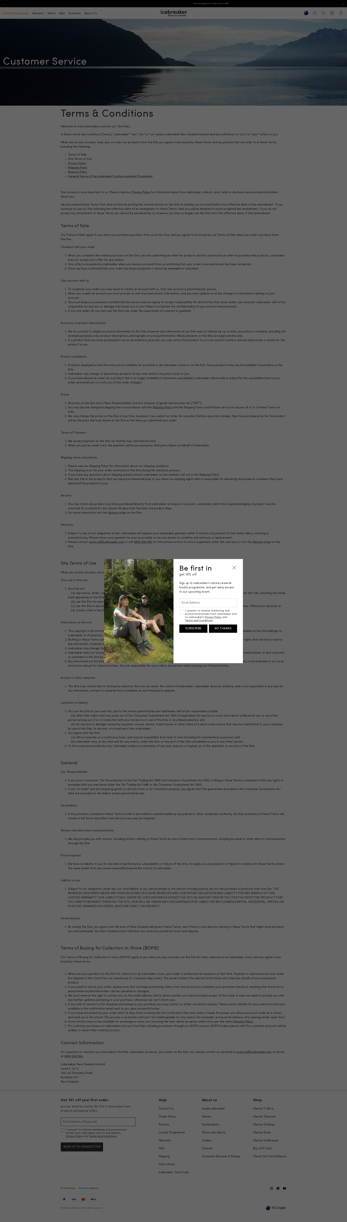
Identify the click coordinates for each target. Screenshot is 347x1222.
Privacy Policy (213, 617)
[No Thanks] (234, 568)
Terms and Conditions (199, 620)
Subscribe (193, 628)
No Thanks (223, 628)
